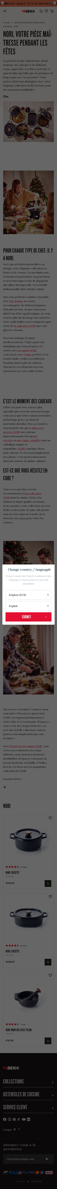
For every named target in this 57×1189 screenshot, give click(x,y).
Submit (26, 616)
